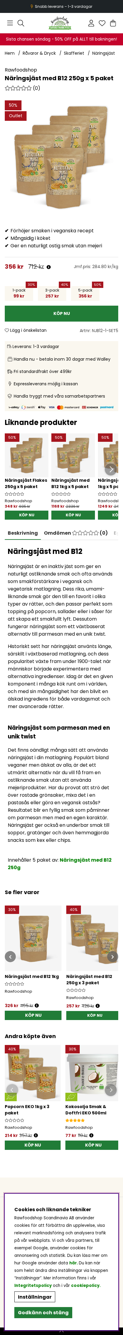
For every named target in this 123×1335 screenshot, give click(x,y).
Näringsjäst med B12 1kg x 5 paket (70, 483)
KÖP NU (26, 515)
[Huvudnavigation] (10, 23)
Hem (10, 53)
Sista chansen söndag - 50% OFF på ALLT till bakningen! (61, 39)
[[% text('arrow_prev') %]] (10, 956)
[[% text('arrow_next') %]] (112, 956)
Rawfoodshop (21, 69)
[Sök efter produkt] (21, 23)
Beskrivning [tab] (23, 533)
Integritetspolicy (33, 1285)
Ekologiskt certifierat (60, 6)
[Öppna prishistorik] (49, 267)
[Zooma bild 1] (61, 157)
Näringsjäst (103, 53)
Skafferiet (74, 53)
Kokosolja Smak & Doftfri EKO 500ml (85, 1110)
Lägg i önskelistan (28, 330)
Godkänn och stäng (43, 1312)
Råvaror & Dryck (39, 53)
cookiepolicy (85, 1285)
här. (74, 1263)
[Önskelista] (102, 23)
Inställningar (35, 1297)
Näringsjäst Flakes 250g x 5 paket (26, 483)
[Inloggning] (91, 23)
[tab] (76, 533)
